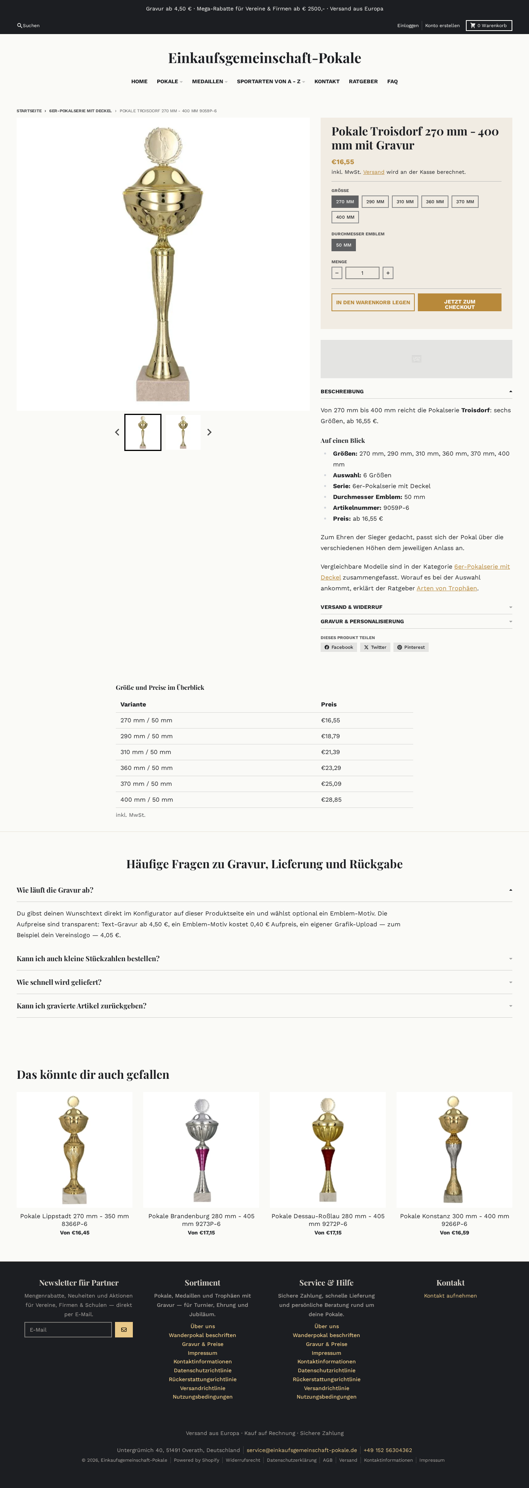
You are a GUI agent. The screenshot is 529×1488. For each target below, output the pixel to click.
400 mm (345, 217)
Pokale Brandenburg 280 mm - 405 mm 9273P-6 (201, 1219)
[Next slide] (208, 432)
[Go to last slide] (117, 432)
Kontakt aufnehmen (450, 1296)
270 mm (345, 201)
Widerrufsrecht (243, 1460)
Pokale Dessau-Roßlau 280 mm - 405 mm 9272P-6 (328, 1219)
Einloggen (408, 25)
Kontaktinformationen (388, 1460)
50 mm (343, 245)
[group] (142, 432)
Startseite (29, 110)
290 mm (375, 201)
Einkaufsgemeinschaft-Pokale (264, 57)
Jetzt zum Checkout (460, 304)
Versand (374, 172)
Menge (339, 261)
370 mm (465, 201)
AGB (328, 1460)
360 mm (435, 201)
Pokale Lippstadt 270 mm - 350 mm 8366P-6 (74, 1219)
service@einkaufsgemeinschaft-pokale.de (302, 1450)
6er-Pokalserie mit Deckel (80, 110)
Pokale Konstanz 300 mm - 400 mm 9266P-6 (454, 1219)
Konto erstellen (442, 25)
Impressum (432, 1460)
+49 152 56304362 (388, 1450)
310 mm (405, 201)
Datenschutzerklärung (291, 1460)
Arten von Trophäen (447, 588)
